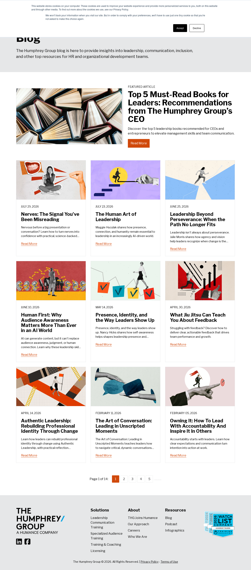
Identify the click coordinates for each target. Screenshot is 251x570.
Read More (139, 143)
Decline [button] (197, 28)
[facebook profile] (28, 539)
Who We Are (137, 537)
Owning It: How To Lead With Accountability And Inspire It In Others (198, 426)
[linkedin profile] (20, 539)
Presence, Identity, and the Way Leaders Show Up (125, 317)
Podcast (171, 524)
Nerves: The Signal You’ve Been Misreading (50, 216)
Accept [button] (180, 28)
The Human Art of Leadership (115, 216)
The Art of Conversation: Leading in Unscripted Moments (123, 426)
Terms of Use (169, 561)
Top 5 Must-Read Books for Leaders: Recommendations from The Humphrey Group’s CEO (180, 107)
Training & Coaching (106, 544)
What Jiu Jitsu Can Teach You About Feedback (198, 317)
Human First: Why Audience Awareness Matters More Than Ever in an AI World (48, 322)
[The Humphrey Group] (40, 521)
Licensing (98, 551)
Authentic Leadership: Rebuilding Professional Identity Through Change (49, 426)
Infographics (174, 530)
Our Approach (138, 524)
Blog (168, 518)
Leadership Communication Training (102, 522)
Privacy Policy (149, 561)
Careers (134, 530)
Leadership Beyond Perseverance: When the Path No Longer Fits (197, 219)
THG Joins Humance (143, 518)
